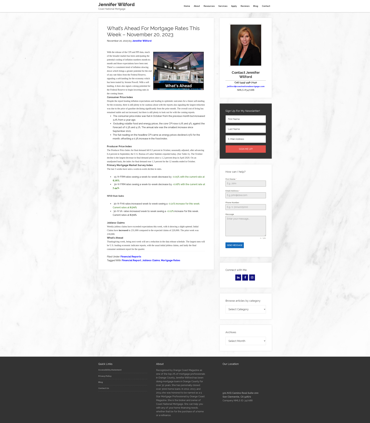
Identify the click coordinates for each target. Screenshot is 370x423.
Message (229, 214)
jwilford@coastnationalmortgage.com (245, 86)
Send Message (234, 245)
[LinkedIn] (238, 277)
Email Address (232, 191)
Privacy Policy (104, 376)
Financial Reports (131, 256)
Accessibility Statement (110, 370)
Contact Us (103, 388)
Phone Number (232, 203)
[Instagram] (252, 277)
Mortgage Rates (170, 260)
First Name (231, 179)
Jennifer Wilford (116, 4)
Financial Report (131, 260)
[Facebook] (245, 277)
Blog (100, 382)
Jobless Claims (151, 260)
